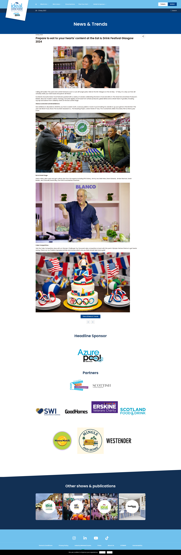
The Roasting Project (78, 109)
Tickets (162, 4)
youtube (96, 538)
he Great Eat (118, 97)
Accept (102, 552)
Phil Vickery (87, 179)
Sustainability (137, 545)
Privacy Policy (63, 545)
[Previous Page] (88, 322)
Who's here (56, 4)
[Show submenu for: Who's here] (61, 4)
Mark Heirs (102, 179)
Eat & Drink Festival (61, 92)
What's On (43, 4)
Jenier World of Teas (93, 109)
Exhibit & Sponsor (99, 4)
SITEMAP (123, 545)
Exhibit (172, 4)
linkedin (85, 538)
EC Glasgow (101, 92)
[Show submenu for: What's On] (48, 4)
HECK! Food (45, 109)
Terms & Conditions (45, 545)
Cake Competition (47, 248)
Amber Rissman (122, 179)
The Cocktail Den (106, 109)
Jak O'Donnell (45, 180)
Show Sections (70, 4)
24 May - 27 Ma (115, 92)
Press (99, 545)
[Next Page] (93, 322)
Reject (110, 552)
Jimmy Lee (95, 179)
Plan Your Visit (83, 4)
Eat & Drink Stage (72, 100)
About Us (111, 545)
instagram (74, 538)
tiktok (107, 538)
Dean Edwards (111, 179)
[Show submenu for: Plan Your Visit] (89, 4)
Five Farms (61, 180)
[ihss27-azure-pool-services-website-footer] (90, 369)
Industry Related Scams (83, 545)
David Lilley (53, 180)
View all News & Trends (90, 316)
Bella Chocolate (117, 109)
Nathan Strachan (73, 180)
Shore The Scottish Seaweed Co (60, 109)
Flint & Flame (127, 109)
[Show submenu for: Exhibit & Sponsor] (106, 4)
